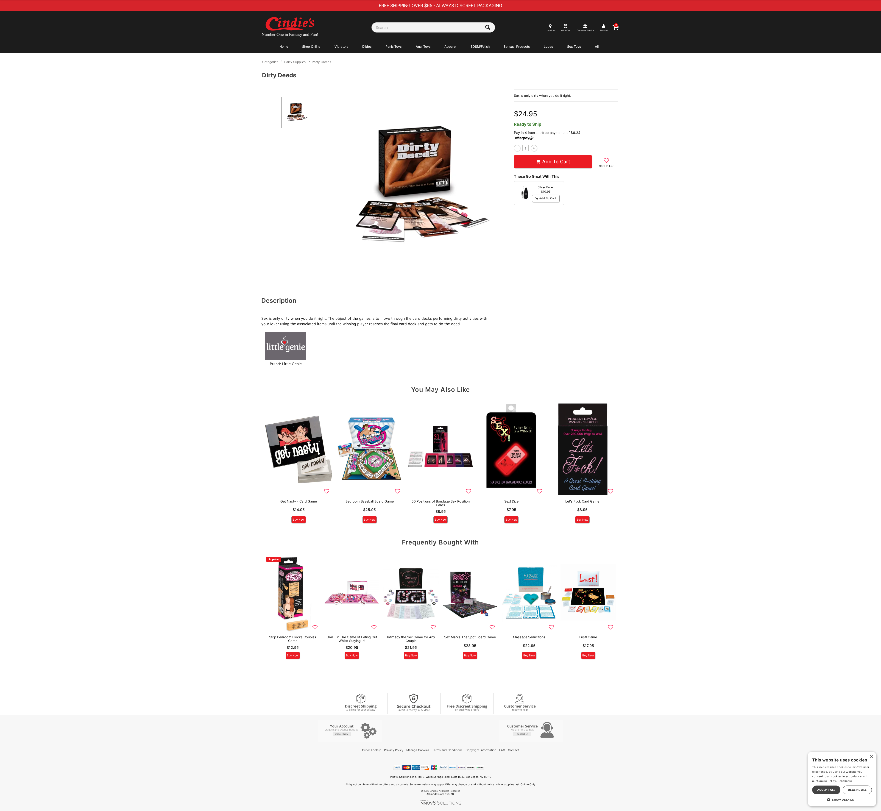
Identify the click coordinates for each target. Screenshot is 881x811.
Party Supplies (295, 62)
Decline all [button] (857, 790)
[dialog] (842, 779)
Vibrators (341, 46)
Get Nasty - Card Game (298, 501)
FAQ (502, 750)
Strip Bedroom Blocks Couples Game (292, 639)
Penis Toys (393, 46)
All (597, 46)
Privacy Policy (393, 750)
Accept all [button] (826, 790)
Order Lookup (371, 750)
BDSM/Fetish (480, 46)
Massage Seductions (529, 637)
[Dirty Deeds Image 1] (422, 187)
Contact (513, 750)
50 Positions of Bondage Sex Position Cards (441, 503)
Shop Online (311, 46)
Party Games (321, 62)
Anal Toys (423, 46)
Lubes (548, 46)
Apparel (450, 46)
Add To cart (556, 161)
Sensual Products (517, 46)
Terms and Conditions (447, 750)
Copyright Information (481, 750)
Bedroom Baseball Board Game (370, 501)
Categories (270, 62)
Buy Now (298, 519)
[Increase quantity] (534, 148)
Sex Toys (574, 46)
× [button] (871, 756)
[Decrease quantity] (517, 148)
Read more (845, 781)
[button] (842, 799)
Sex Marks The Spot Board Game (470, 637)
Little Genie (292, 363)
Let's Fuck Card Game (582, 501)
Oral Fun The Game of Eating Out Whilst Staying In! (351, 639)
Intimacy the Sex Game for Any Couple (411, 639)
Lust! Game (588, 637)
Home (283, 46)
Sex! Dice (511, 501)
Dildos (366, 46)
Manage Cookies (417, 750)
